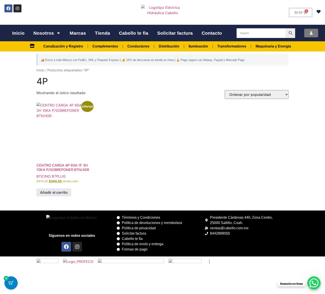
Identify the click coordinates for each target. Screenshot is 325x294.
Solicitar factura (175, 33)
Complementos (105, 46)
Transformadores (231, 46)
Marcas (78, 33)
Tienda (102, 33)
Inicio (18, 33)
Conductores (138, 46)
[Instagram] (17, 8)
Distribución (169, 46)
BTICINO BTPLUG (51, 176)
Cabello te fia (133, 33)
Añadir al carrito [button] (54, 192)
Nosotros (43, 33)
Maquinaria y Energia (273, 46)
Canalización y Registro (63, 46)
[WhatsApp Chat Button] (314, 283)
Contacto (212, 33)
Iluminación (198, 46)
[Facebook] (8, 8)
